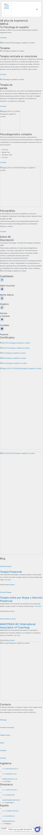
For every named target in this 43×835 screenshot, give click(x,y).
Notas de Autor (11, 619)
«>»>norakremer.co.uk (9, 774)
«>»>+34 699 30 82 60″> (10, 811)
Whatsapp (3, 720)
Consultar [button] (3, 74)
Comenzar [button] (3, 37)
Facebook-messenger (7, 727)
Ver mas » (8, 579)
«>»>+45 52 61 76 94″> (10, 790)
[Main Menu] (37, 9)
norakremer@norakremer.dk (11, 800)
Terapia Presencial (11, 571)
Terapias (8, 566)
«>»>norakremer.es (8, 816)
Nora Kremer (10, 584)
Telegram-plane (5, 735)
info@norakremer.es (8, 821)
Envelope (3, 758)
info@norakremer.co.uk (9, 779)
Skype (2, 743)
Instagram (3, 750)
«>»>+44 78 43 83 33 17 (10, 769)
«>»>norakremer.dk (8, 795)
